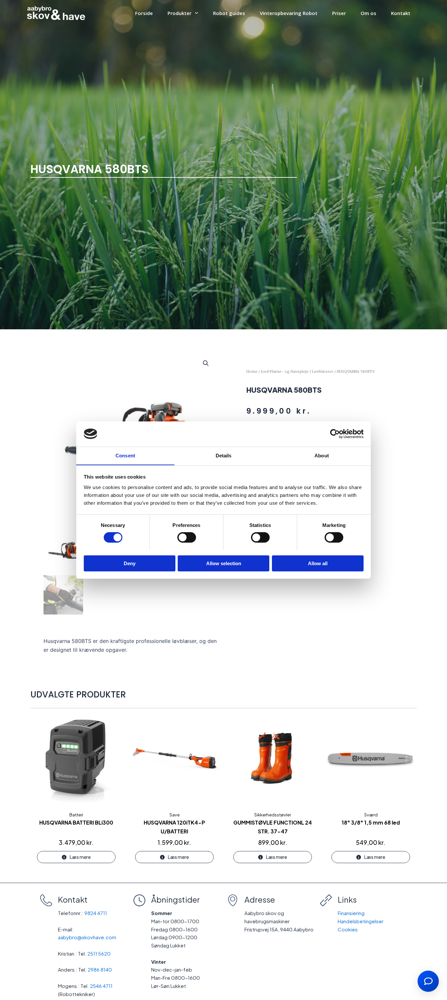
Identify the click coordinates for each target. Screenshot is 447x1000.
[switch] (186, 537)
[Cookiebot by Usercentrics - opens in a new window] (335, 434)
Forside (144, 13)
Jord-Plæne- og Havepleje (285, 371)
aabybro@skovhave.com (87, 937)
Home (252, 371)
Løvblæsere (322, 371)
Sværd (371, 814)
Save (175, 814)
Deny (129, 563)
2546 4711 (101, 986)
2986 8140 (100, 969)
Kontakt (400, 13)
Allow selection (223, 563)
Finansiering (351, 913)
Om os (368, 13)
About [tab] (321, 455)
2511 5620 (99, 953)
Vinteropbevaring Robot (288, 13)
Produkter (179, 13)
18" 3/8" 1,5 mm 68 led (371, 822)
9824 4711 (95, 913)
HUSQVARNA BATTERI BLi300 (76, 822)
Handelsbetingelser (361, 921)
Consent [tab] (125, 455)
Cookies (348, 929)
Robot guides (229, 13)
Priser (339, 13)
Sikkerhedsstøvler (272, 814)
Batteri (76, 814)
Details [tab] (224, 455)
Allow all (318, 563)
